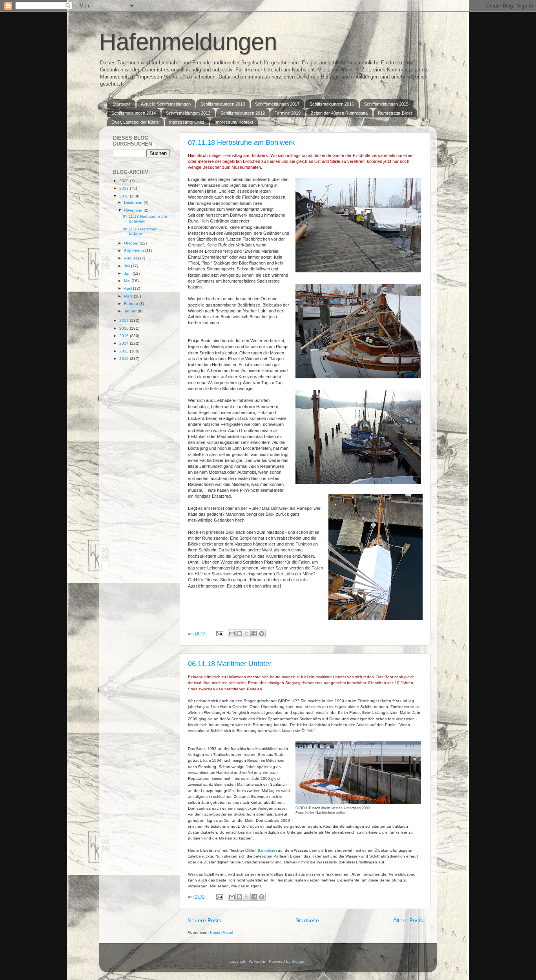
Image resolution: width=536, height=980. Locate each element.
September (134, 250)
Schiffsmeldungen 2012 (243, 113)
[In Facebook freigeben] (254, 633)
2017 (124, 320)
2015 (124, 336)
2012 (124, 358)
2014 (124, 343)
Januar (131, 311)
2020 (124, 181)
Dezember (134, 202)
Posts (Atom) (221, 932)
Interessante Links (186, 122)
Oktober (132, 243)
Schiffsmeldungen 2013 (188, 113)
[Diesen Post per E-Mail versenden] (232, 633)
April (128, 288)
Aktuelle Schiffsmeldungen (166, 104)
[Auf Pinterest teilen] (262, 633)
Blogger (298, 961)
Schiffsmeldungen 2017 (277, 104)
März (129, 296)
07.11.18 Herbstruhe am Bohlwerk (241, 142)
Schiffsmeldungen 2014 (133, 113)
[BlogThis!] (239, 633)
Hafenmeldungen (188, 42)
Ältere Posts (408, 920)
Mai (127, 281)
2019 (124, 188)
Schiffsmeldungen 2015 (386, 104)
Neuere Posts (204, 920)
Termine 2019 (288, 113)
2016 (124, 328)
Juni (128, 273)
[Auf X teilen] (247, 633)
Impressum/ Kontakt (234, 122)
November (134, 210)
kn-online (267, 850)
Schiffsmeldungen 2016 (332, 104)
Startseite (122, 104)
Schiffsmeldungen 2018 (223, 104)
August (131, 258)
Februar (131, 303)
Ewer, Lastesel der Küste (135, 122)
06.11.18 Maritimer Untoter (230, 664)
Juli (127, 266)
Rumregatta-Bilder (395, 113)
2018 (124, 196)
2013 (124, 351)
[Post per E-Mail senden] (219, 633)
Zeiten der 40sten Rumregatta (339, 113)
